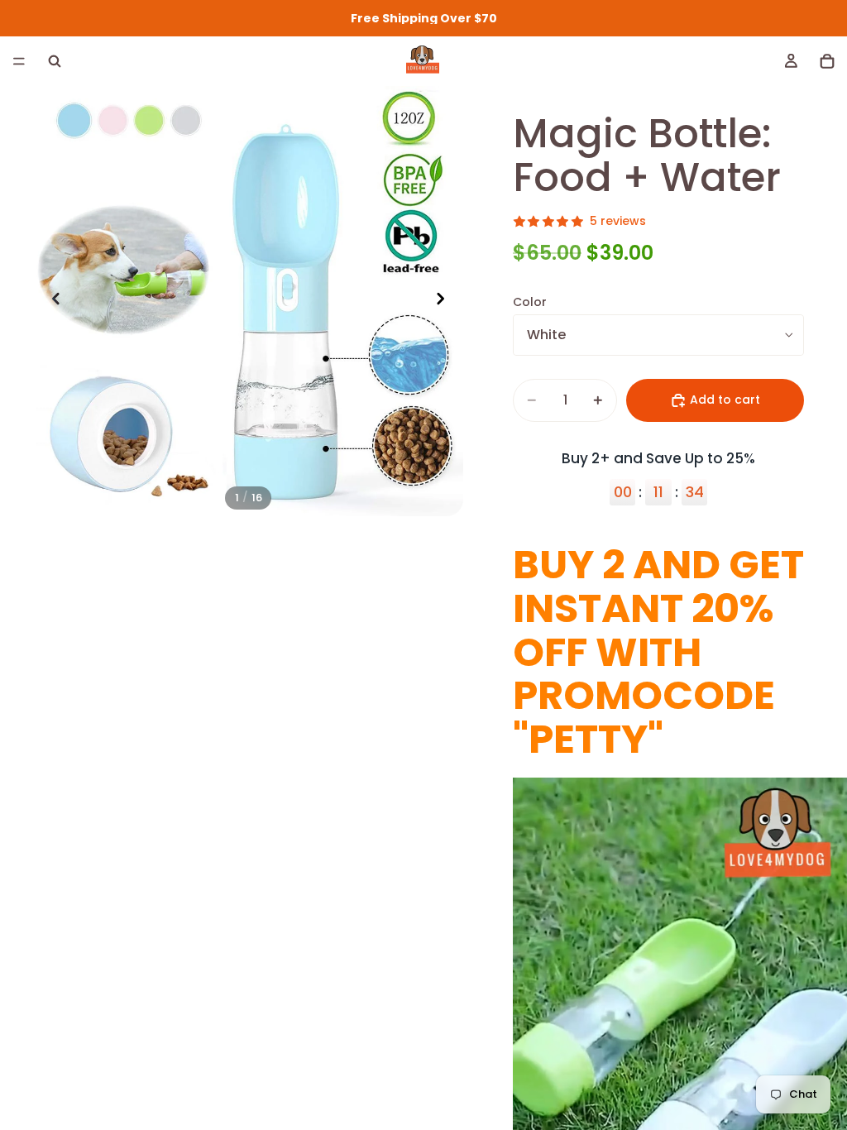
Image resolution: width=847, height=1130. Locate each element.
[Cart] (827, 61)
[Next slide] (445, 301)
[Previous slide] (51, 301)
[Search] (54, 61)
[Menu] (19, 61)
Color (530, 302)
